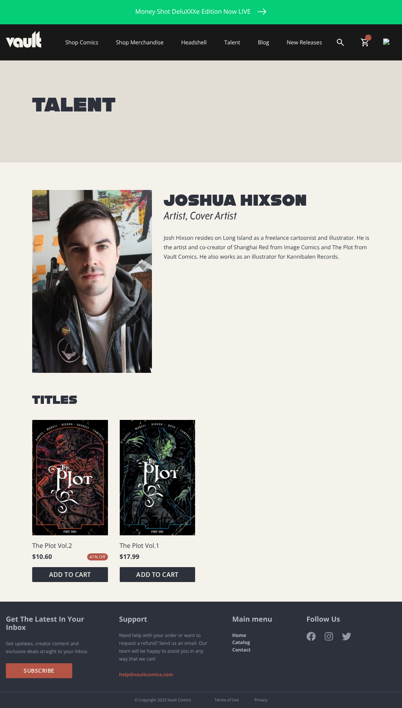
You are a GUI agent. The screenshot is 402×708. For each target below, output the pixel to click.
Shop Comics (81, 42)
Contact (241, 650)
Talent (232, 42)
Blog (263, 42)
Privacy (260, 700)
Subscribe (39, 670)
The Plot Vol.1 (139, 546)
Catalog (241, 642)
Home (239, 635)
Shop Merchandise (139, 42)
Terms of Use (227, 700)
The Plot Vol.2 (52, 546)
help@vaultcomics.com (146, 674)
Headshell (194, 42)
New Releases (304, 42)
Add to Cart (70, 574)
